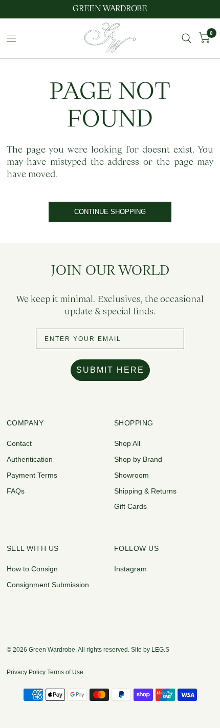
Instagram (130, 569)
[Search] (186, 38)
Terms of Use (65, 672)
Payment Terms (32, 475)
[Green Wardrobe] (110, 9)
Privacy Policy (26, 672)
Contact (19, 443)
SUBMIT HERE (110, 370)
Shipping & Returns (145, 491)
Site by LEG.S (150, 649)
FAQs (16, 491)
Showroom (131, 475)
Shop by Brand (138, 459)
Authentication (30, 459)
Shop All (127, 443)
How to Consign (32, 569)
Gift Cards (130, 506)
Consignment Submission (48, 585)
